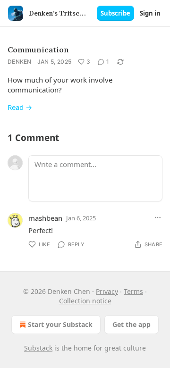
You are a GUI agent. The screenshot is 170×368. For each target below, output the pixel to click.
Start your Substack (60, 324)
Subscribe (115, 13)
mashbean (45, 218)
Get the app (131, 324)
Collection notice (85, 300)
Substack (38, 347)
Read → (20, 107)
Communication (38, 49)
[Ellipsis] (157, 217)
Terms (133, 291)
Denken (20, 61)
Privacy (107, 291)
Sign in (150, 13)
